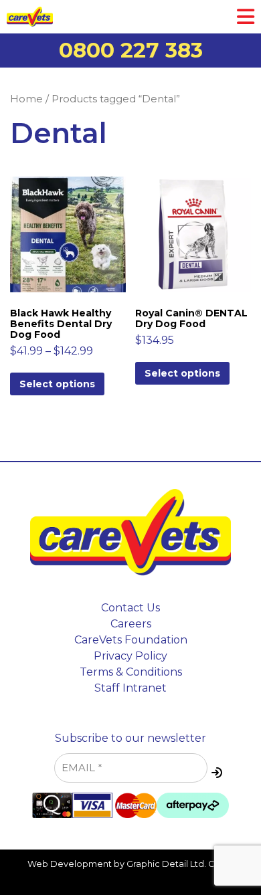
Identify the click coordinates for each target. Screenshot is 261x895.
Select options (57, 384)
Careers (130, 623)
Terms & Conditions (131, 672)
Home (26, 99)
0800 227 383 (131, 50)
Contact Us (130, 607)
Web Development (69, 864)
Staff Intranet (130, 688)
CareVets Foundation (130, 639)
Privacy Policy (130, 656)
